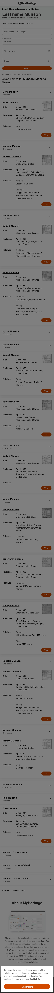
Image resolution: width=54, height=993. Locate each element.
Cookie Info (34, 979)
